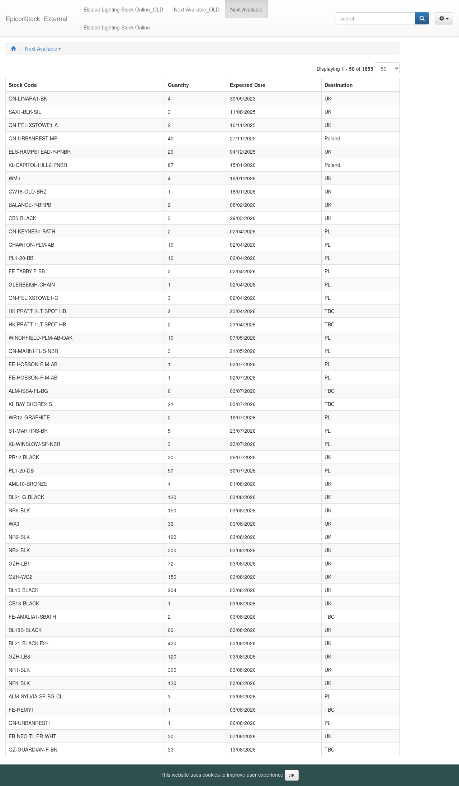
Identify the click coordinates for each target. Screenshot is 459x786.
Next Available (41, 48)
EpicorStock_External (36, 18)
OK (292, 775)
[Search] (422, 18)
